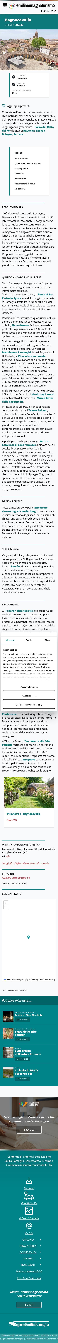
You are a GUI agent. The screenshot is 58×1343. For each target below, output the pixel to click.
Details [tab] (29, 640)
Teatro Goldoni (37, 410)
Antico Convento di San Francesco (25, 443)
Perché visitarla (21, 158)
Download (29, 1188)
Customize (27, 696)
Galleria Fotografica (29, 1218)
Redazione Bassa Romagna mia (16, 877)
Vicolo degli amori (43, 394)
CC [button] (52, 65)
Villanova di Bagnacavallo (23, 814)
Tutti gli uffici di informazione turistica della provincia (25, 863)
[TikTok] (55, 10)
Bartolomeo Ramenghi (16, 352)
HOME (9, 25)
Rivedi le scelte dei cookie (29, 1278)
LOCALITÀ (19, 25)
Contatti (29, 1233)
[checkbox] (16, 105)
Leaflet (8, 979)
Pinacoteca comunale (31, 356)
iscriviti (29, 1304)
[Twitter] (48, 10)
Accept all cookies (29, 687)
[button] (28, 937)
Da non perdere (21, 168)
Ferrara (18, 134)
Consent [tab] (10, 640)
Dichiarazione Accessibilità (29, 1271)
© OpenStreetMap (48, 979)
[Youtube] (52, 10)
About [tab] (48, 640)
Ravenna (29, 130)
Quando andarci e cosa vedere (28, 163)
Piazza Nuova (20, 325)
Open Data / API (29, 1203)
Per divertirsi (20, 178)
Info (7, 856)
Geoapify (24, 979)
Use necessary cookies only (29, 704)
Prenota (29, 1129)
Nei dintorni (20, 188)
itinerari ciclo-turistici (19, 611)
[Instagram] (45, 10)
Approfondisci (22, 1019)
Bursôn (15, 566)
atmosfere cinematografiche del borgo (25, 509)
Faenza (40, 130)
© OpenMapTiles (35, 979)
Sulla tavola (20, 173)
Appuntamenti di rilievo (25, 183)
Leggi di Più (12, 820)
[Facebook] (42, 10)
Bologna (7, 134)
